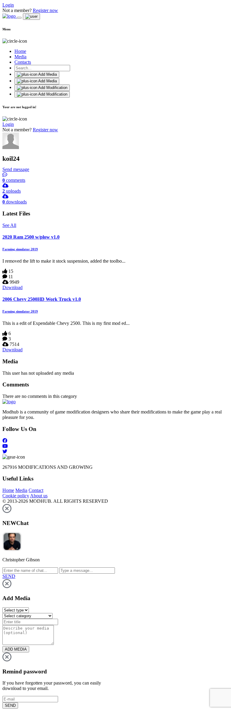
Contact (36, 490)
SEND (10, 705)
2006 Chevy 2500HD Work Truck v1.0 (41, 299)
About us (39, 495)
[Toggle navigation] (19, 18)
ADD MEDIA (16, 649)
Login (8, 5)
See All (9, 225)
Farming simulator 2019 (20, 249)
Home (20, 51)
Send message (15, 169)
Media (20, 56)
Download (12, 287)
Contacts (22, 62)
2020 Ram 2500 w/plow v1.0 (31, 237)
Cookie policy (15, 495)
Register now (45, 10)
